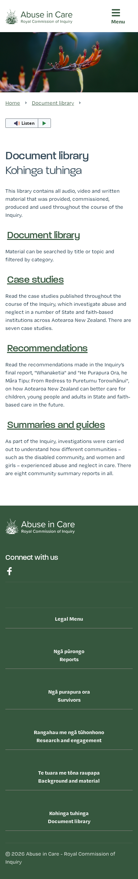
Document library (28, 147)
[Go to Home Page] (38, 16)
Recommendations (38, 193)
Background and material (69, 776)
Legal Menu (69, 618)
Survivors (28, 69)
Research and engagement (44, 95)
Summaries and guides (43, 207)
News (21, 234)
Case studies (30, 180)
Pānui (20, 220)
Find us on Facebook (9, 571)
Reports (22, 44)
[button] (121, 44)
